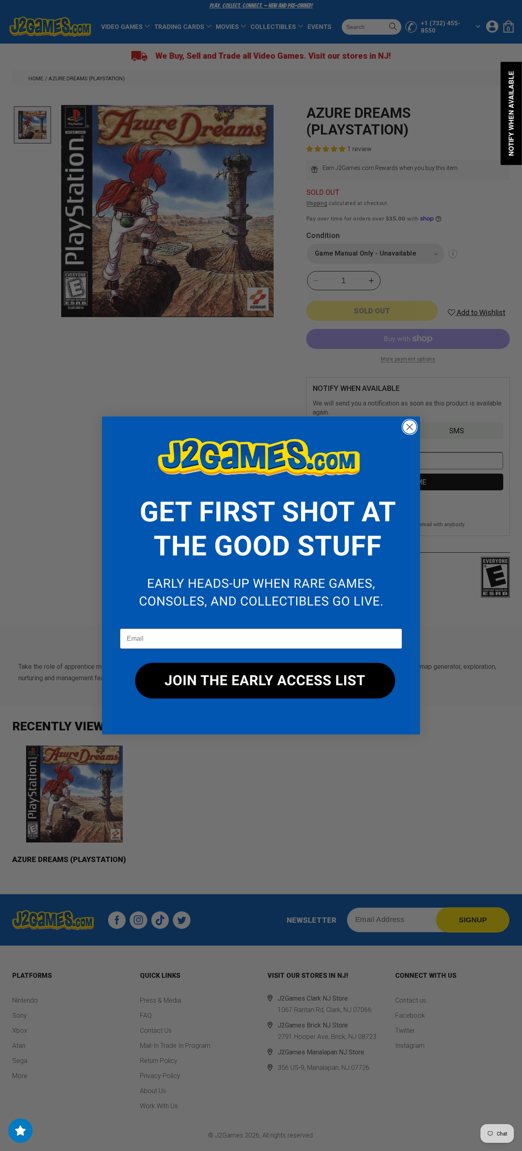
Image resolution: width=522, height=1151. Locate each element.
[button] (261, 522)
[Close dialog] (410, 427)
